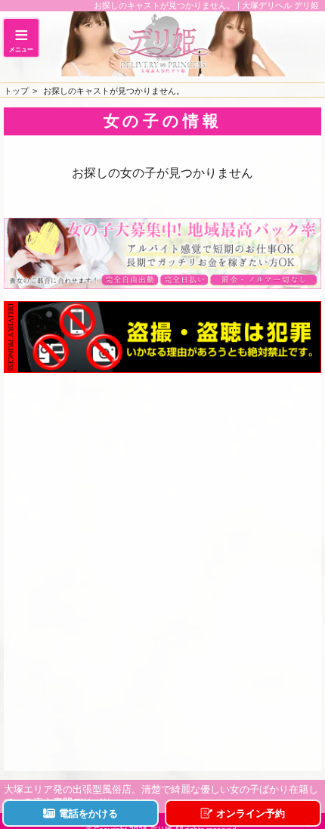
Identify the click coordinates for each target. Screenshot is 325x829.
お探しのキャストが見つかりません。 (113, 90)
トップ (16, 90)
